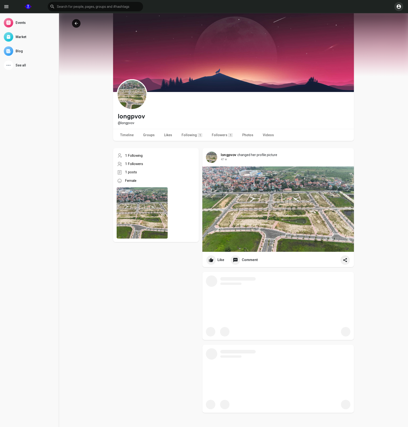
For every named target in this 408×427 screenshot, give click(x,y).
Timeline (127, 135)
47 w (224, 159)
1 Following (134, 155)
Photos (247, 135)
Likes (168, 135)
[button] (95, 6)
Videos (268, 135)
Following (191, 135)
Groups (149, 135)
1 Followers (134, 164)
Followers (221, 135)
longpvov (229, 155)
